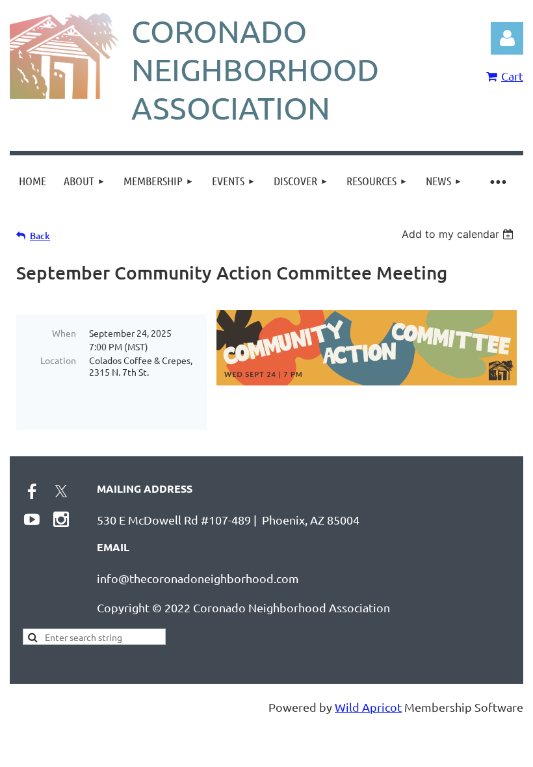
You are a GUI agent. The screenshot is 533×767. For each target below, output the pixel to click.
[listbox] (459, 234)
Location (58, 360)
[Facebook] (32, 491)
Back (40, 235)
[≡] (497, 181)
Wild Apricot (368, 707)
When (64, 333)
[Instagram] (61, 519)
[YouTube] (32, 519)
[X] (61, 491)
